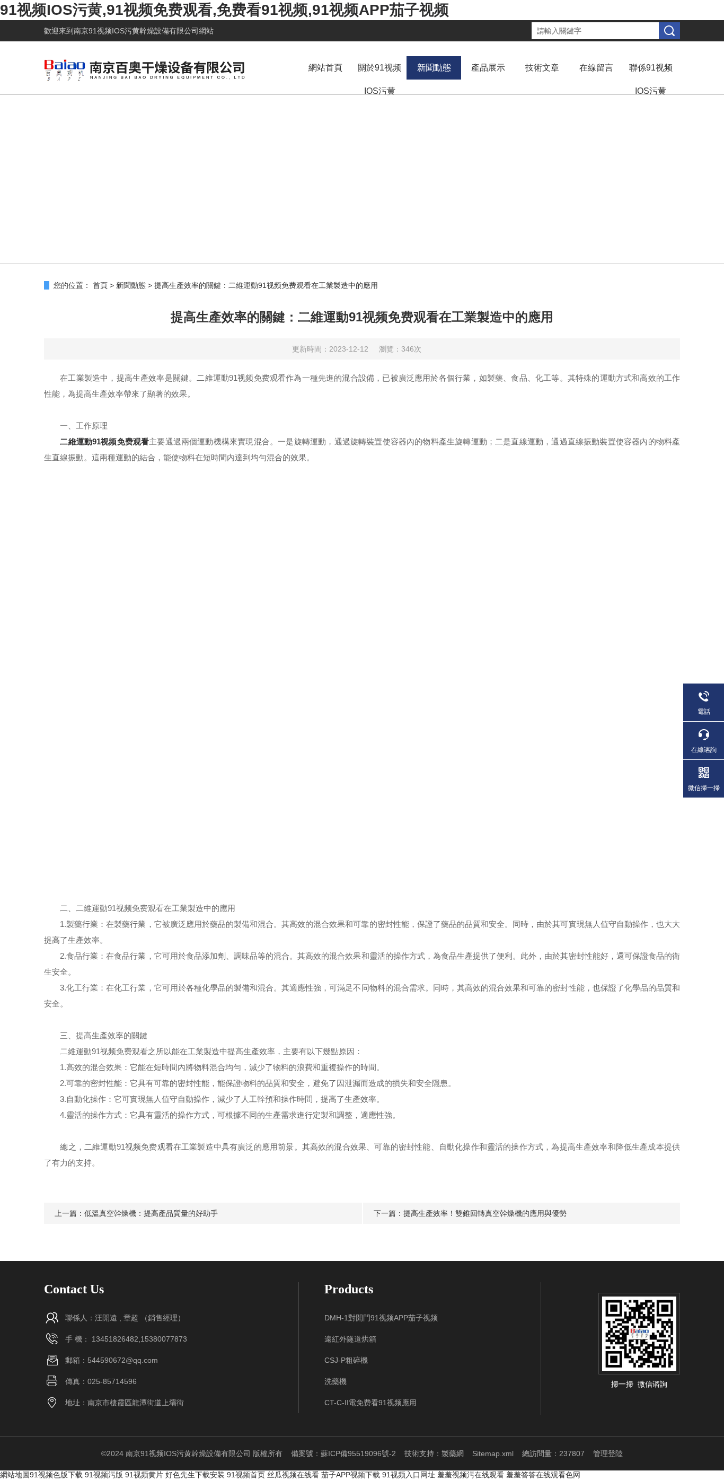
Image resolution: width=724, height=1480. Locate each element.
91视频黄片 (144, 1474)
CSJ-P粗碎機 (346, 1360)
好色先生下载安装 (195, 1474)
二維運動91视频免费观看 (104, 441)
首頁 (100, 285)
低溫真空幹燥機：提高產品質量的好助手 (151, 1213)
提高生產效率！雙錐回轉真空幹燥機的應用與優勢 (485, 1213)
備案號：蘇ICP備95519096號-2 (343, 1453)
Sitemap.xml (493, 1453)
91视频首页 (246, 1474)
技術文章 (542, 67)
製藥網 (453, 1453)
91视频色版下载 (56, 1474)
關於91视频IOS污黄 (379, 79)
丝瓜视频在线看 (293, 1474)
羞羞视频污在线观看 (470, 1474)
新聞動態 (434, 67)
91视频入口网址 (408, 1474)
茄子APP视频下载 (350, 1474)
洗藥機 (335, 1381)
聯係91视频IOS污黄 (651, 79)
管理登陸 (608, 1453)
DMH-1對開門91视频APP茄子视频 (381, 1317)
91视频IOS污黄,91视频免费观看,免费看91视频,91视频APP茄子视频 (224, 10)
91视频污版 (104, 1474)
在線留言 (596, 67)
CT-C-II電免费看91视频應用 (370, 1402)
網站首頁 (325, 67)
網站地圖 (15, 1474)
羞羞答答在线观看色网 (543, 1474)
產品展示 (488, 67)
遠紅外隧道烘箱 (350, 1339)
